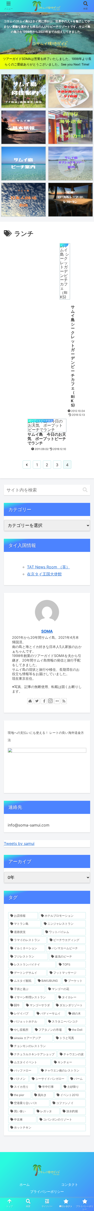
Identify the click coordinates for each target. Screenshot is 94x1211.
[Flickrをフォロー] (57, 701)
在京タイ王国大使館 (44, 574)
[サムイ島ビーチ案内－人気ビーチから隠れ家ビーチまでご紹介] (23, 163)
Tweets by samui (19, 843)
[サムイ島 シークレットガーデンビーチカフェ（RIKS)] (29, 328)
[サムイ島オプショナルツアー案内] (70, 163)
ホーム (25, 1184)
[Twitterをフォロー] (37, 701)
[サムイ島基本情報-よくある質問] (23, 127)
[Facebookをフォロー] (44, 701)
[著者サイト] (30, 701)
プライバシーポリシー (47, 1191)
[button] (85, 490)
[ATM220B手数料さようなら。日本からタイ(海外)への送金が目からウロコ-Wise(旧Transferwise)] (70, 127)
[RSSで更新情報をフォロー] (64, 701)
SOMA (47, 631)
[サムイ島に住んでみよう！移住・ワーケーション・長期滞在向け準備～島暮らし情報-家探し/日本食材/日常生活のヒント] (23, 91)
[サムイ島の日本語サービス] (23, 199)
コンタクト (69, 1184)
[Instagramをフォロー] (50, 701)
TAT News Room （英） (48, 567)
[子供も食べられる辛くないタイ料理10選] (70, 91)
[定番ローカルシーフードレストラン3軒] (70, 199)
